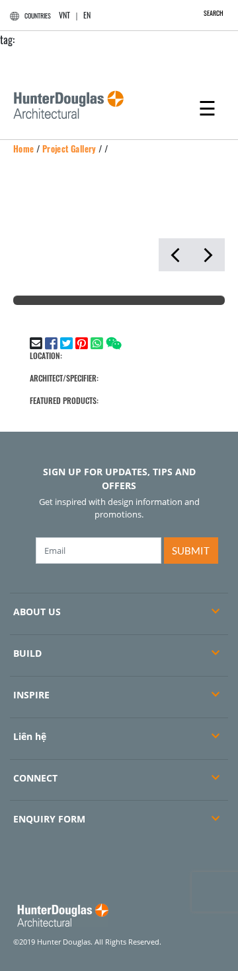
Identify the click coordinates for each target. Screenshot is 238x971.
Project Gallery (69, 148)
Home (23, 148)
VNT (64, 14)
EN (87, 14)
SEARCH (213, 13)
